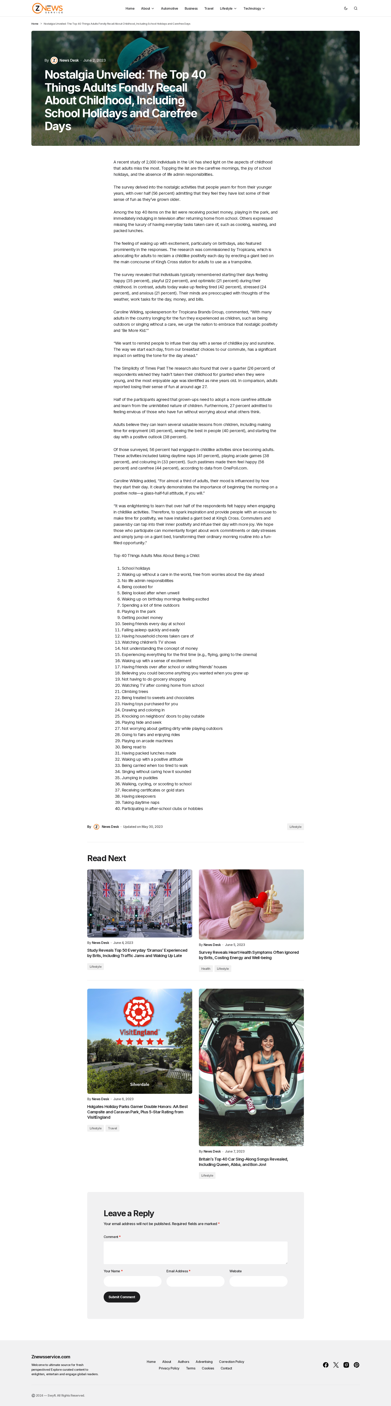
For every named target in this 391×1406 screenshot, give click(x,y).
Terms (190, 1368)
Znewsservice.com (50, 1356)
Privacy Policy (169, 1368)
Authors (183, 1362)
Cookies (208, 1368)
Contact (226, 1368)
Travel (112, 1128)
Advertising (204, 1362)
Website (235, 1271)
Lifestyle (296, 827)
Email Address (178, 1271)
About (166, 1362)
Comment (112, 1237)
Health (205, 969)
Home (34, 23)
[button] (346, 8)
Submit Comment (122, 1297)
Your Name (113, 1271)
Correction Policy (231, 1362)
